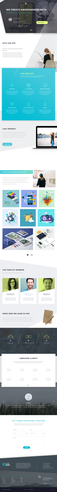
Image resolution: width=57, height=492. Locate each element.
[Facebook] (50, 489)
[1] (27, 385)
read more (7, 144)
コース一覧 (20, 3)
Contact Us (25, 489)
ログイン (36, 3)
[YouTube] (54, 489)
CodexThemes (49, 483)
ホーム (16, 3)
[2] (29, 385)
